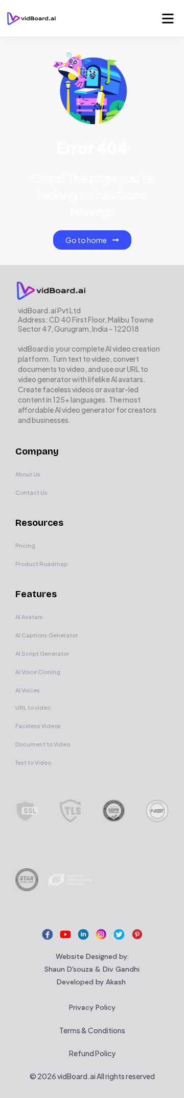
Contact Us (31, 492)
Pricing (25, 545)
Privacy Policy (92, 1007)
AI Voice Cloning (37, 671)
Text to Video (33, 762)
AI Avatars (29, 616)
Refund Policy (92, 1053)
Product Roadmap (41, 563)
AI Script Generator (42, 653)
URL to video (33, 707)
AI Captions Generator (46, 635)
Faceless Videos (38, 725)
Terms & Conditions (92, 1030)
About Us (27, 474)
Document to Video (42, 744)
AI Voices (27, 690)
